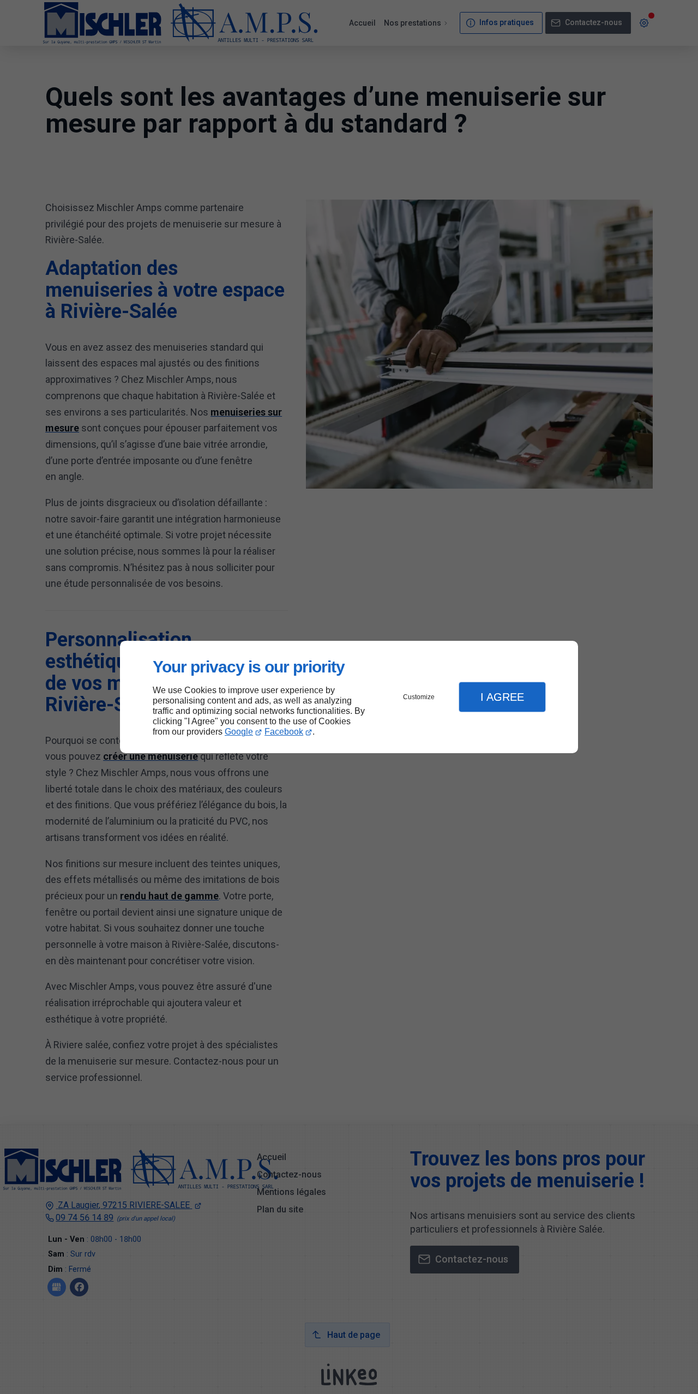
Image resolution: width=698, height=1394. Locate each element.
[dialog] (349, 697)
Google (239, 731)
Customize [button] (419, 697)
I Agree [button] (502, 697)
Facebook (283, 731)
